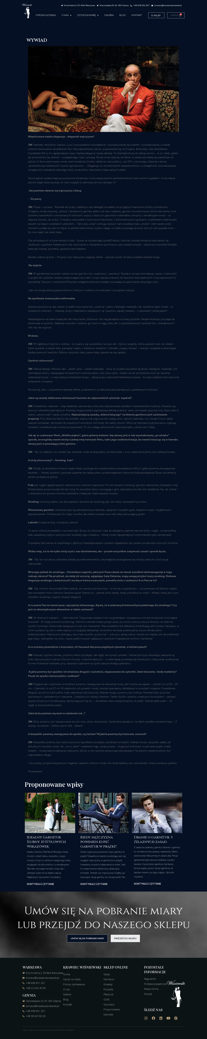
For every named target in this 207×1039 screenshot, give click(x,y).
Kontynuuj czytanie (40, 884)
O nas (65, 15)
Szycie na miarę (86, 15)
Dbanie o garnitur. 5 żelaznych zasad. (153, 839)
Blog (122, 15)
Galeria (109, 15)
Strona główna (46, 15)
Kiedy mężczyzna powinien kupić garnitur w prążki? (98, 842)
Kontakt (137, 15)
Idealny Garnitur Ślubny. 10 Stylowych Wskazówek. (46, 842)
